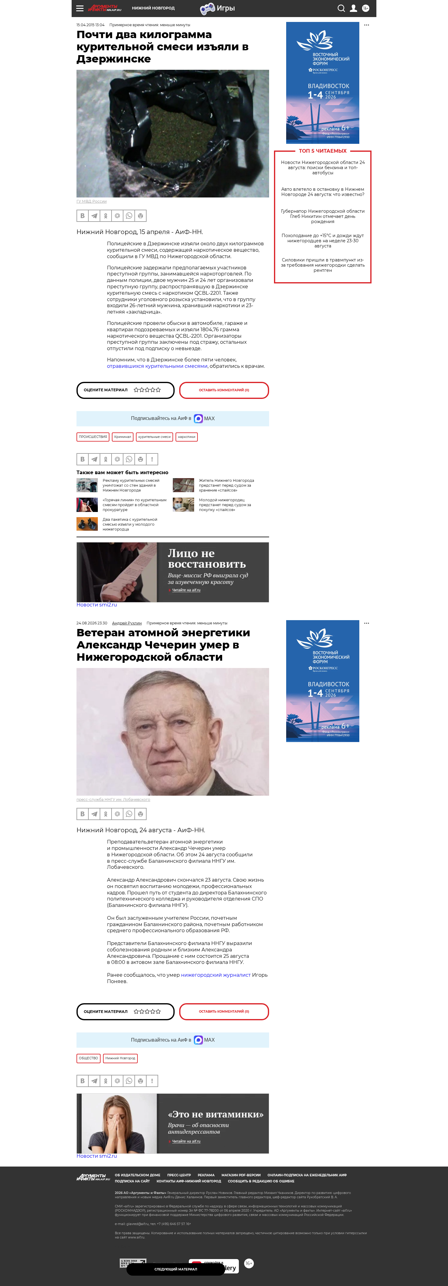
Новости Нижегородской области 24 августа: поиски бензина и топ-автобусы (323, 168)
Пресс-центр (179, 1175)
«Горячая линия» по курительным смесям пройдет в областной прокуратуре (134, 505)
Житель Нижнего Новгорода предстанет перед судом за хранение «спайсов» (226, 485)
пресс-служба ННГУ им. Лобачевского (113, 799)
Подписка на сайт (132, 1181)
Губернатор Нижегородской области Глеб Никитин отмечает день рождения (323, 216)
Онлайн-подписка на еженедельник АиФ (307, 1175)
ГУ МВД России (91, 201)
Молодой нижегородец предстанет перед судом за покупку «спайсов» (225, 505)
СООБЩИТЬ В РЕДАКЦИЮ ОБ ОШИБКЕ (261, 1181)
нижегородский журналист (216, 975)
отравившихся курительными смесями (157, 366)
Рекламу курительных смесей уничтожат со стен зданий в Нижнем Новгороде (131, 485)
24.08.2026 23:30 (91, 623)
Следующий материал (176, 1269)
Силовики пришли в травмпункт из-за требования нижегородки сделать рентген (323, 265)
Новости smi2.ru (96, 605)
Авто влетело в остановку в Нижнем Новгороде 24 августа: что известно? (322, 192)
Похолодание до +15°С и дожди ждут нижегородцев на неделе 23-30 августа (323, 241)
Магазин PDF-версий (241, 1175)
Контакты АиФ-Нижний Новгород (189, 1181)
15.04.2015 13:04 (90, 25)
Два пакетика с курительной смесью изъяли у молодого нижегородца (130, 524)
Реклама (206, 1175)
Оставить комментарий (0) (224, 390)
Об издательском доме (137, 1175)
